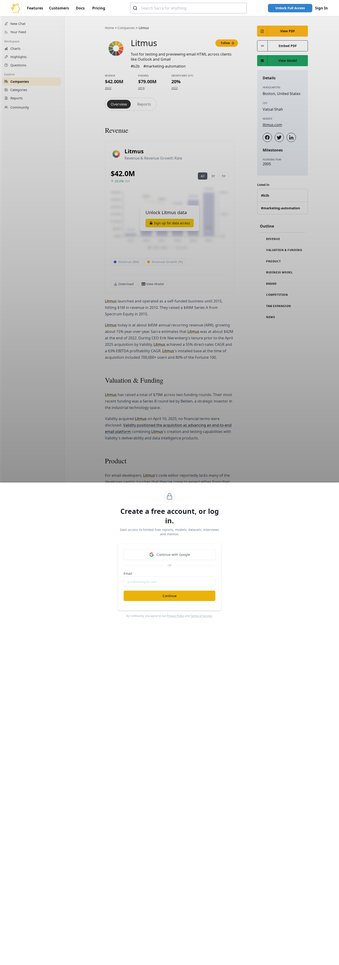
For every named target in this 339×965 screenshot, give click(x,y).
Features (35, 8)
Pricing (98, 8)
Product (273, 261)
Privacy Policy (175, 616)
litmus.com (272, 124)
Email (128, 573)
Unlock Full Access (290, 8)
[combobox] (188, 8)
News (270, 317)
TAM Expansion (278, 306)
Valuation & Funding (283, 250)
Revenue (272, 239)
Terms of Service (201, 616)
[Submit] (135, 8)
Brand (271, 284)
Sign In (321, 8)
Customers (59, 8)
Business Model (279, 272)
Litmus (111, 301)
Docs (80, 8)
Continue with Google (173, 554)
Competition (276, 295)
